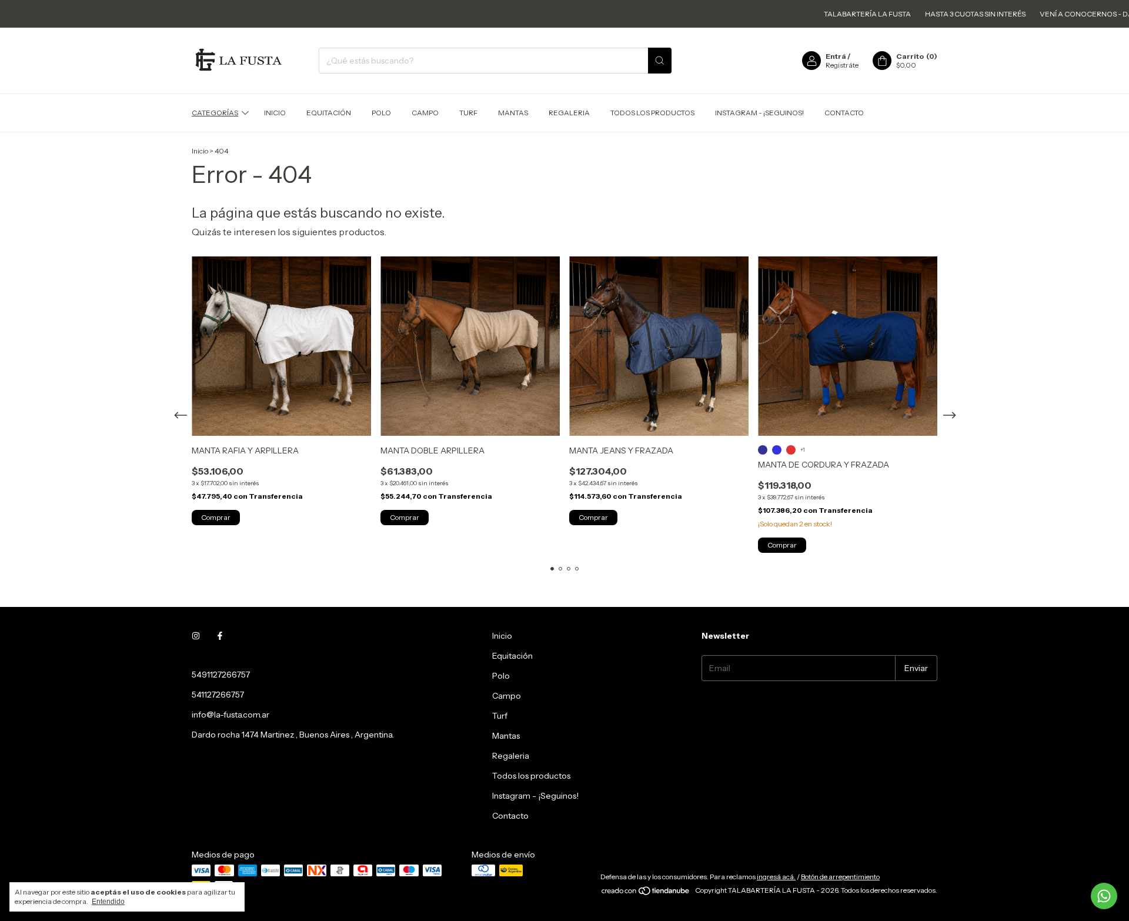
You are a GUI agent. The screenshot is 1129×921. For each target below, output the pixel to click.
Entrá (836, 56)
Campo (425, 112)
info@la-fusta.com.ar (230, 714)
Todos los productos (652, 112)
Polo (381, 112)
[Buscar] (660, 61)
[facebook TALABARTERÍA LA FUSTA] (220, 635)
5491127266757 (221, 674)
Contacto (844, 112)
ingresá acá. (776, 876)
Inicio (275, 112)
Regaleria (569, 112)
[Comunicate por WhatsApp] (1104, 896)
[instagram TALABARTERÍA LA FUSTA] (196, 635)
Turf (468, 112)
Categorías (215, 112)
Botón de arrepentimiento (840, 876)
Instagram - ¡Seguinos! (759, 112)
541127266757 (218, 694)
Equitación (328, 112)
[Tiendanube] (646, 893)
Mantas (513, 112)
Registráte (842, 65)
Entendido (108, 901)
